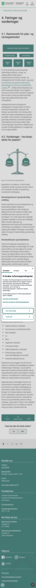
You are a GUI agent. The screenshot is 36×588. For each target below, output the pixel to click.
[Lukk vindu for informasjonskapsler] (32, 268)
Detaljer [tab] (16, 271)
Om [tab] (26, 271)
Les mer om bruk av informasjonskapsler (16, 302)
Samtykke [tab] (6, 271)
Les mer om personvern (10, 299)
